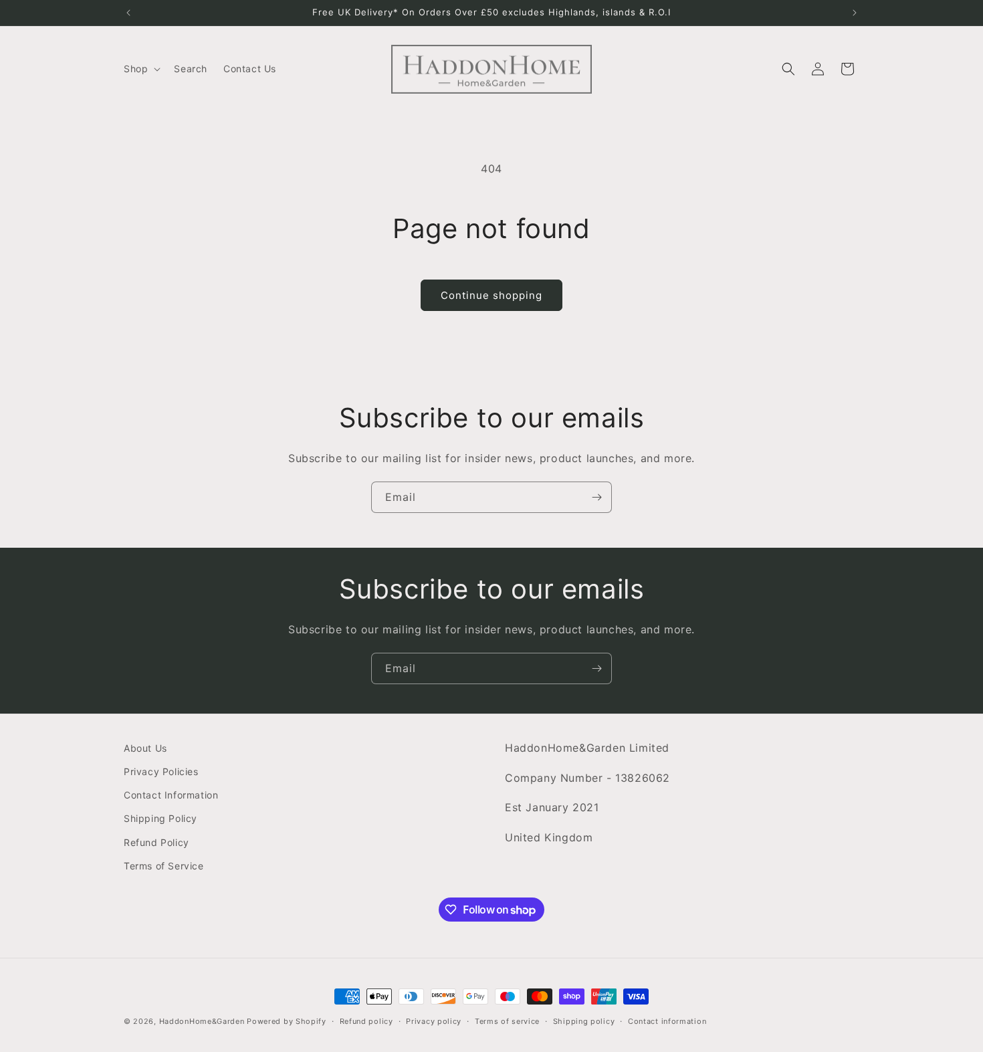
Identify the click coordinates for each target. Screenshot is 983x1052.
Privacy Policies (161, 771)
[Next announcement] (854, 12)
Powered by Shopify (286, 1021)
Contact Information (171, 795)
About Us (145, 748)
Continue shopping (491, 295)
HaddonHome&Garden (202, 1021)
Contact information (667, 1021)
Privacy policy (433, 1021)
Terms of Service (164, 865)
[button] (141, 69)
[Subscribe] (596, 497)
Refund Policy (156, 842)
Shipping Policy (160, 818)
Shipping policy (584, 1021)
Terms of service (507, 1021)
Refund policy (366, 1021)
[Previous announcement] (128, 12)
